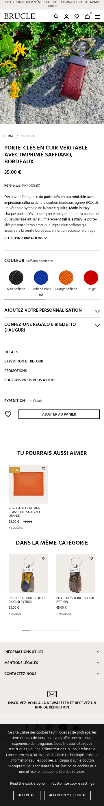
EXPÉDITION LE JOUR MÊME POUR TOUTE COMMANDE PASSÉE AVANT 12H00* (52, 4)
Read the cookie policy (28, 784)
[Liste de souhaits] (77, 16)
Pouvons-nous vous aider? (29, 380)
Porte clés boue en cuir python (75, 600)
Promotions (15, 371)
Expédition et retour (23, 361)
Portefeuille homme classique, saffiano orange (24, 512)
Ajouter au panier (59, 415)
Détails (11, 352)
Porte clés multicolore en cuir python (27, 600)
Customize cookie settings (73, 784)
